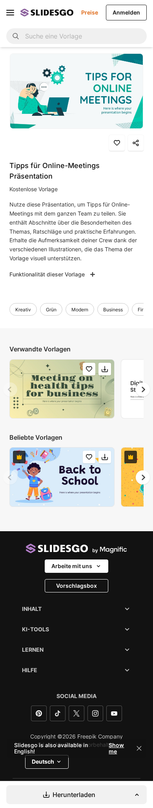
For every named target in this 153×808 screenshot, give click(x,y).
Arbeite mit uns (71, 566)
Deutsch (43, 761)
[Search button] (15, 36)
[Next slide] (143, 389)
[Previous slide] (10, 389)
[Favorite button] (117, 143)
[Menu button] (10, 12)
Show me (116, 748)
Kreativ (23, 310)
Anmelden (126, 12)
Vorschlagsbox (76, 585)
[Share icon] (136, 143)
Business (113, 310)
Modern (79, 310)
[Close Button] (139, 748)
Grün (51, 310)
